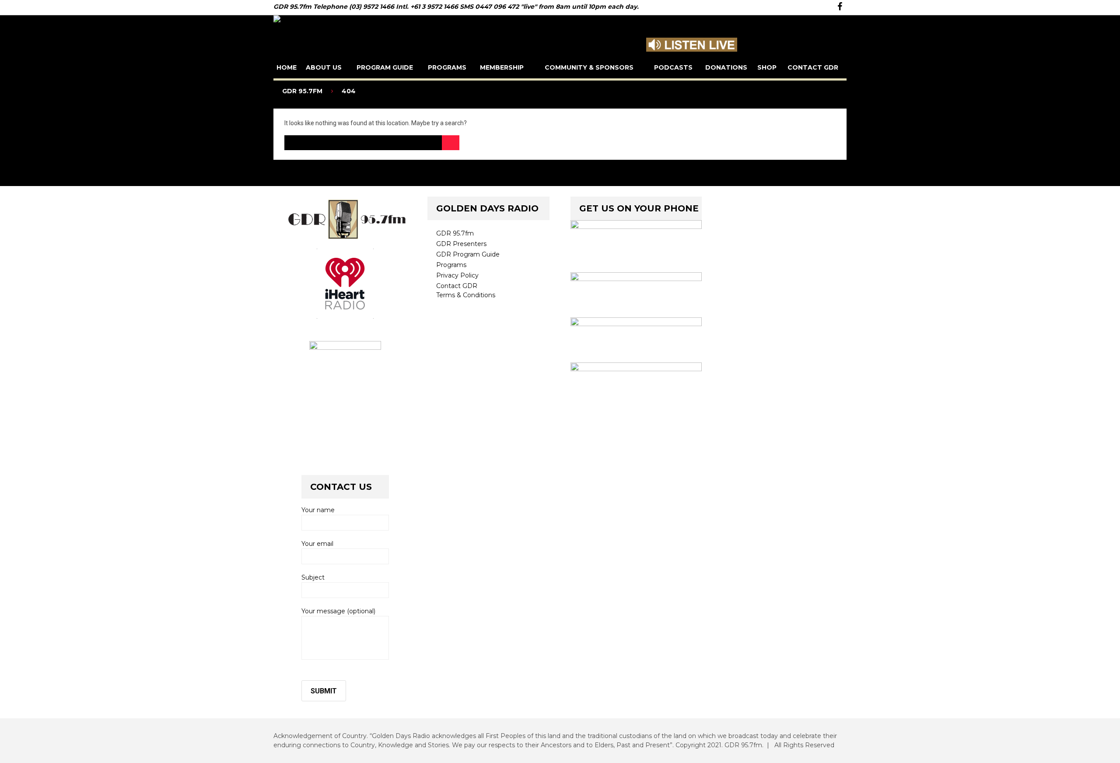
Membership (502, 67)
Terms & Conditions (465, 295)
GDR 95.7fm (455, 233)
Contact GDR (813, 67)
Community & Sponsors (589, 67)
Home (286, 67)
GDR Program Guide (468, 254)
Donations (726, 67)
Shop (767, 67)
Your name (318, 510)
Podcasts (673, 67)
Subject (313, 577)
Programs (447, 67)
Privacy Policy (457, 275)
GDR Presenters (461, 244)
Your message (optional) (338, 611)
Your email (317, 544)
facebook (840, 6)
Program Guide (385, 67)
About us (324, 67)
